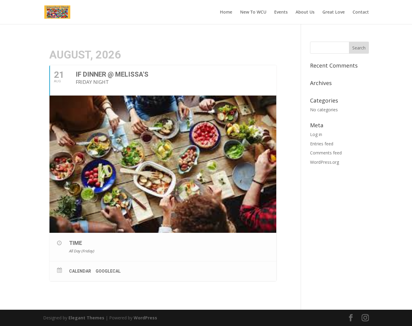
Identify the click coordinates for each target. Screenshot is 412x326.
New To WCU (253, 12)
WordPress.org (324, 162)
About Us (305, 12)
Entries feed (321, 144)
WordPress (145, 318)
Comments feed (326, 153)
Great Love (333, 12)
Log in (316, 134)
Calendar (80, 271)
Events (281, 12)
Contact (361, 12)
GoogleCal (108, 271)
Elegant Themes (86, 318)
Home (226, 12)
